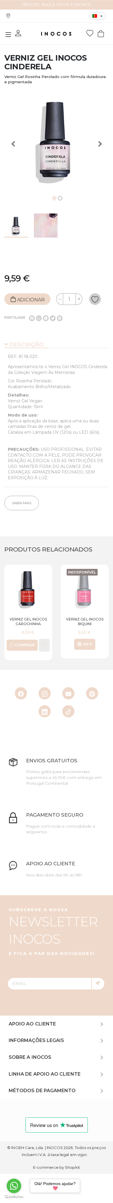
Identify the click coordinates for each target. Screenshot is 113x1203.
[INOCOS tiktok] (68, 711)
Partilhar (14, 317)
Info (67, 644)
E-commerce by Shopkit (56, 1167)
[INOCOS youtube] (68, 693)
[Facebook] (32, 318)
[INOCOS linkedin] (45, 711)
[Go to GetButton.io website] (14, 1197)
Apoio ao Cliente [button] (32, 1024)
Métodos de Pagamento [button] (42, 1090)
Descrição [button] (26, 344)
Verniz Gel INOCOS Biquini (64, 621)
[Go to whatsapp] (14, 1186)
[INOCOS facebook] (21, 693)
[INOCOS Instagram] (45, 693)
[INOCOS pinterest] (92, 693)
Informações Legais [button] (36, 1040)
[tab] (56, 345)
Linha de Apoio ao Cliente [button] (45, 1074)
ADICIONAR (30, 299)
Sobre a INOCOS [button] (30, 1057)
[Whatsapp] (39, 318)
